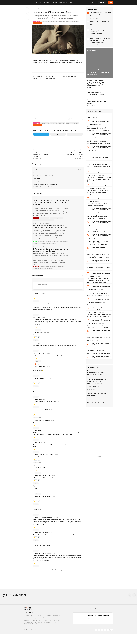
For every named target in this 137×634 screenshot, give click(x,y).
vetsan (39, 317)
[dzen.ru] (105, 630)
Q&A (70, 2)
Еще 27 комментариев (58, 570)
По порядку (80, 275)
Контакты (97, 608)
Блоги (55, 2)
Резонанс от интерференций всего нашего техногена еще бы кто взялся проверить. (99, 326)
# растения (36, 219)
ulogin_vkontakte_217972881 (42, 553)
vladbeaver (38, 388)
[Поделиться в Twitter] (27, 15)
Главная (38, 2)
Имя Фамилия (92, 251)
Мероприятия (63, 2)
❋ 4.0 (69, 12)
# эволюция (43, 268)
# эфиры (53, 243)
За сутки (66, 193)
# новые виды (53, 266)
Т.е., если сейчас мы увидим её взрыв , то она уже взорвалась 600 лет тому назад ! (99, 153)
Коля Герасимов (93, 212)
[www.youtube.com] (102, 630)
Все (55, 164)
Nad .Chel (37, 442)
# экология (42, 219)
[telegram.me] (108, 630)
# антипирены (41, 241)
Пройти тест (36, 107)
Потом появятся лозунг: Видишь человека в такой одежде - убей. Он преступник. (99, 315)
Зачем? (89, 305)
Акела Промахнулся (40, 366)
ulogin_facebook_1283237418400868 (44, 517)
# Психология (62, 21)
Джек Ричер (92, 334)
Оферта (92, 608)
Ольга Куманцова (93, 225)
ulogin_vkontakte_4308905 (42, 409)
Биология (36, 218)
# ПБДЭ (35, 243)
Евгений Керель (93, 175)
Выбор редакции (38, 23)
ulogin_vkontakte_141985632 (42, 543)
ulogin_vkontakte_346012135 (42, 475)
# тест (67, 21)
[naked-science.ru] (111, 630)
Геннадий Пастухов (40, 378)
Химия (35, 241)
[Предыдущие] (129, 595)
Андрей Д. (37, 293)
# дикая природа (54, 218)
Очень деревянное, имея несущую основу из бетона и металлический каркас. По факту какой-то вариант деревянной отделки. (99, 179)
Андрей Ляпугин (39, 303)
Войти (110, 2)
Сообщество (47, 2)
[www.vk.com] (99, 630)
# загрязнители (63, 241)
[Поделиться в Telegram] (27, 19)
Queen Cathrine (39, 332)
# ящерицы (49, 268)
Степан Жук (92, 265)
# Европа (48, 241)
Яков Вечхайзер (93, 150)
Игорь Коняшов (41, 353)
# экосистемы (50, 219)
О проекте (103, 608)
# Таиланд (36, 268)
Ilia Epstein (92, 124)
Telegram (41, 134)
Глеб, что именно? (92, 117)
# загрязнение (55, 241)
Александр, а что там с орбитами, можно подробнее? (98, 268)
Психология (36, 21)
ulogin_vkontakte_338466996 (42, 496)
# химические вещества (44, 243)
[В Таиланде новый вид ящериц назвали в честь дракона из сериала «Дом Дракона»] (77, 254)
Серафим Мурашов (94, 238)
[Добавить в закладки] (27, 8)
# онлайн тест (54, 21)
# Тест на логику (74, 21)
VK (74, 134)
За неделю (73, 193)
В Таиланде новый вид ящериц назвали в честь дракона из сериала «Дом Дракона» (50, 250)
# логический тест (45, 21)
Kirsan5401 (38, 399)
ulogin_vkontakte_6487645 (42, 532)
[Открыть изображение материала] (58, 39)
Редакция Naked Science (49, 8)
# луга (61, 218)
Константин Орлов (94, 302)
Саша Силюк (38, 430)
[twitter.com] (96, 630)
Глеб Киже (91, 201)
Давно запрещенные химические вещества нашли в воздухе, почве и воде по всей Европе (50, 227)
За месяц (80, 193)
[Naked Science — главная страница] (30, 2)
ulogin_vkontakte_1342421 (42, 420)
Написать (102, 2)
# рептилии (61, 266)
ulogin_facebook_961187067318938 (44, 454)
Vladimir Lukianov (93, 289)
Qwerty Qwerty (39, 343)
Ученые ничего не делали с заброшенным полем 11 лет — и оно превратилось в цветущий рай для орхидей (51, 202)
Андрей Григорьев (94, 188)
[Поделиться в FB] (27, 12)
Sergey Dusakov (93, 312)
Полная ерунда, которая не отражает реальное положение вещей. (97, 204)
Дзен (58, 134)
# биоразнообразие (44, 218)
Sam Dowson (92, 162)
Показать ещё (99, 362)
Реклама (110, 608)
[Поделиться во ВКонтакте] (27, 23)
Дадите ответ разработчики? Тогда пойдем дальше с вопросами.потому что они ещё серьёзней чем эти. (99, 339)
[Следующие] (134, 595)
